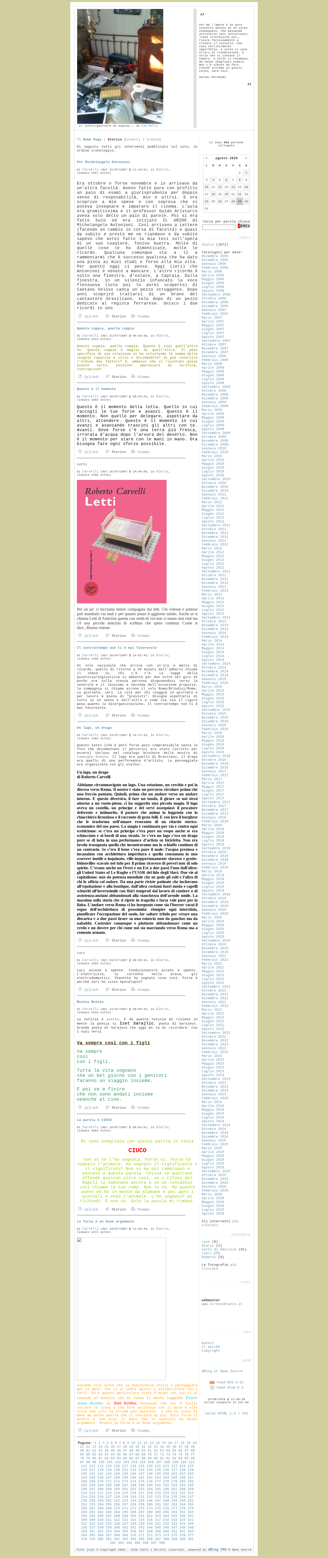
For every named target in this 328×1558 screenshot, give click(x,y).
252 (84, 1504)
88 (143, 1458)
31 (143, 1447)
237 (191, 1497)
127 (92, 1470)
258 (133, 1504)
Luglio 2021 (213, 979)
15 (164, 1443)
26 (113, 1447)
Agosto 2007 (213, 337)
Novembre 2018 (215, 856)
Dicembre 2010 (215, 491)
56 (180, 1451)
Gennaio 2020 (214, 910)
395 (137, 1543)
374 (166, 1535)
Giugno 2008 (213, 375)
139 (191, 1470)
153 (191, 1474)
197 (92, 1489)
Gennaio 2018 (214, 818)
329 (141, 1524)
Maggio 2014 (213, 648)
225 (92, 1497)
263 (174, 1504)
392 (113, 1543)
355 (125, 1531)
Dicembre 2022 (215, 1044)
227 (109, 1497)
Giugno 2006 (213, 283)
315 (141, 1520)
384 (133, 1539)
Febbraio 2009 (215, 406)
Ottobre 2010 (214, 483)
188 (133, 1485)
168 (84, 1481)
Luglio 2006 (213, 287)
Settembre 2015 (216, 710)
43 (100, 1451)
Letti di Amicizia (219, 1249)
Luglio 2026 (213, 1210)
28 (125, 1447)
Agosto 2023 (213, 1075)
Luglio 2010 (213, 471)
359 (158, 1531)
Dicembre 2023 (215, 1090)
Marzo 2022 (212, 1010)
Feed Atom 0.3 (229, 1388)
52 (156, 1451)
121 (158, 1466)
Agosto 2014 (213, 660)
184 (100, 1485)
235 (174, 1497)
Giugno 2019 (213, 883)
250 (182, 1501)
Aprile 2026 (213, 1198)
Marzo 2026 (212, 1194)
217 (141, 1493)
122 (166, 1466)
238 (84, 1501)
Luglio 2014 (213, 656)
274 (150, 1508)
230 (133, 1497)
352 (100, 1531)
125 (191, 1466)
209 (191, 1489)
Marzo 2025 (212, 1148)
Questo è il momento (96, 389)
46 (119, 1451)
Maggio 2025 (213, 1156)
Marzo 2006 (212, 272)
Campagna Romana (92, 757)
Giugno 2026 (213, 1206)
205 (158, 1489)
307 (191, 1516)
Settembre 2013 (216, 618)
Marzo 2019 (212, 871)
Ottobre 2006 (214, 298)
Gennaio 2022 (214, 1002)
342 (133, 1528)
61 (94, 1454)
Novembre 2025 (215, 1179)
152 (182, 1474)
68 (137, 1454)
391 (191, 1539)
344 (150, 1528)
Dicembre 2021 (215, 998)
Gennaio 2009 (214, 402)
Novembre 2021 (215, 994)
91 (162, 1458)
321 (191, 1520)
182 (84, 1485)
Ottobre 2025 (214, 1175)
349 (191, 1528)
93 (174, 1458)
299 (125, 1516)
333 (174, 1524)
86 (131, 1458)
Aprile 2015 (213, 691)
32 (150, 1447)
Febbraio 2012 (215, 545)
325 (109, 1524)
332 (166, 1524)
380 (100, 1539)
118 (133, 1466)
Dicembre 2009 (215, 445)
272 (133, 1508)
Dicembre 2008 (215, 398)
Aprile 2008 (213, 368)
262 (166, 1504)
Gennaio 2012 (214, 541)
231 (141, 1497)
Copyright (211, 1351)
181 (191, 1481)
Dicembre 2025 (215, 1183)
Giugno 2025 (213, 1160)
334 (182, 1524)
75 (180, 1454)
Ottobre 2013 (214, 621)
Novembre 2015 (215, 718)
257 (125, 1504)
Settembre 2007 (216, 341)
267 (92, 1508)
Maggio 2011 (213, 510)
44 (107, 1451)
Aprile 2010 (213, 460)
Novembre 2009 (215, 441)
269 (109, 1508)
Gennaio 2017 (214, 771)
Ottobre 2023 (214, 1083)
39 (193, 1447)
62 (100, 1454)
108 (167, 1462)
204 (150, 1489)
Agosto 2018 (213, 844)
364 (84, 1535)
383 (125, 1539)
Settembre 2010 (216, 479)
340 (117, 1528)
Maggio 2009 (213, 418)
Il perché (211, 1347)
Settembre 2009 (216, 433)
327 (125, 1524)
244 (133, 1501)
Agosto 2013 (213, 614)
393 (121, 1543)
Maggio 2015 (213, 694)
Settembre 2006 (216, 295)
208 (182, 1489)
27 (119, 1447)
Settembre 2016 (216, 756)
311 (109, 1520)
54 (168, 1451)
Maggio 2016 (213, 741)
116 (117, 1466)
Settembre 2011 (216, 525)
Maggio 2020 (213, 925)
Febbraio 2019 (215, 867)
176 (150, 1481)
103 (126, 1462)
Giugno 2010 (213, 468)
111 (192, 1462)
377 (191, 1535)
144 (117, 1474)
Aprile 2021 (213, 967)
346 (166, 1528)
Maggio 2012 (213, 556)
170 (100, 1481)
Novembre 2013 (215, 625)
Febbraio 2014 (215, 637)
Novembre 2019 (215, 902)
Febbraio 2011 (215, 498)
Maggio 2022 (213, 1017)
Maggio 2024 (213, 1110)
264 (182, 1504)
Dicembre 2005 (215, 260)
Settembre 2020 (216, 941)
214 (117, 1493)
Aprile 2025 (213, 1152)
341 (125, 1528)
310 (100, 1520)
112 (84, 1466)
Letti (82, 464)
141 (92, 1474)
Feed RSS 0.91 (229, 1382)
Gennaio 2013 (214, 587)
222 (182, 1493)
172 (117, 1481)
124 (182, 1466)
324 (100, 1524)
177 (158, 1481)
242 (117, 1501)
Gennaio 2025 (214, 1140)
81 (100, 1458)
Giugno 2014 (213, 652)
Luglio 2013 (213, 610)
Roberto (209, 1257)
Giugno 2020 (213, 929)
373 (158, 1535)
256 (117, 1504)
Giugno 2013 (213, 606)
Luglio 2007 (213, 333)
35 (168, 1447)
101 (110, 1462)
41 (88, 1451)
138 (182, 1470)
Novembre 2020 (215, 948)
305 (174, 1516)
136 (166, 1470)
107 (159, 1462)
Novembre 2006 (215, 302)
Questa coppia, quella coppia (105, 328)
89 (150, 1458)
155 (92, 1478)
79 (88, 1458)
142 (100, 1474)
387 (158, 1539)
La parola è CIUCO (94, 1120)
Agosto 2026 (213, 1214)
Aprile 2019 (213, 875)
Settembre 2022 (216, 1033)
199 (109, 1489)
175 (141, 1481)
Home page (85, 1550)
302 (150, 1516)
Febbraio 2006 (215, 268)
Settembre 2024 (216, 1125)
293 (191, 1512)
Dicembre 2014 (215, 675)
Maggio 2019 (213, 879)
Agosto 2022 (213, 1029)
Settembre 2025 (216, 1171)
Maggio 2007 (213, 325)
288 (150, 1512)
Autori (208, 1343)
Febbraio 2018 (215, 821)
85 (125, 1458)
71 (156, 1454)
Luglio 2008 (213, 379)
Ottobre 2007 (214, 345)
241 (109, 1501)
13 (152, 1443)
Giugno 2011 (213, 514)
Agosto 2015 (213, 706)
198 (100, 1489)
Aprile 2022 (213, 1014)
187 (125, 1485)
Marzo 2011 (212, 502)
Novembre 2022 (215, 1041)
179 (174, 1481)
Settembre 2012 (216, 571)
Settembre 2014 (216, 664)
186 (117, 1485)
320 (182, 1520)
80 (94, 1458)
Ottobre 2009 (214, 437)
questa (113, 1019)
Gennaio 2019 (214, 864)
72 (162, 1454)
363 (191, 1531)
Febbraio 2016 (215, 729)
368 (117, 1535)
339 (109, 1528)
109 (175, 1462)
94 (180, 1458)
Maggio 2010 (213, 464)
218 (150, 1493)
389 (174, 1539)
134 (150, 1470)
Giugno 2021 (213, 975)
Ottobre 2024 (214, 1129)
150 (166, 1474)
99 (94, 1462)
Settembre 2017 (216, 802)
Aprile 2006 (213, 275)
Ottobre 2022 (214, 1037)
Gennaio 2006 (214, 264)
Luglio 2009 (213, 425)
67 (131, 1454)
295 (92, 1516)
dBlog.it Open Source (222, 1371)
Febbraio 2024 (215, 1098)
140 (84, 1474)
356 (133, 1531)
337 (92, 1528)
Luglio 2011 (213, 518)
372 (150, 1535)
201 (125, 1489)
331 (158, 1524)
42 (94, 1451)
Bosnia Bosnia (90, 1002)
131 (125, 1470)
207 (174, 1489)
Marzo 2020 (212, 917)
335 (191, 1524)
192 (166, 1485)
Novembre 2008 (215, 395)
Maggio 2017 (213, 787)
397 (154, 1543)
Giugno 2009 (213, 421)
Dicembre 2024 (215, 1137)
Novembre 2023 (215, 1087)
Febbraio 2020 (215, 914)
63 (107, 1454)
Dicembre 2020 (215, 952)
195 (191, 1485)
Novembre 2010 (215, 487)
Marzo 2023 (212, 1056)
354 (117, 1531)
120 (150, 1466)
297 (109, 1516)
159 (125, 1478)
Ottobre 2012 (214, 575)
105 (142, 1462)
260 (150, 1504)
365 (92, 1535)
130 (117, 1470)
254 (100, 1504)
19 (189, 1443)
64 (113, 1454)
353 (109, 1531)
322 (84, 1524)
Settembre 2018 (216, 848)
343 (141, 1528)
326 (117, 1524)
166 (182, 1478)
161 (141, 1478)
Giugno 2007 (213, 329)
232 (150, 1497)
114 (100, 1466)
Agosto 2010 (213, 475)
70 (150, 1454)
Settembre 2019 (216, 894)
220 (166, 1493)
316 (150, 1520)
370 (133, 1535)
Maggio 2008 (213, 371)
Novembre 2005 (215, 256)
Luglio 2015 (213, 702)
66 (125, 1454)
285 (125, 1512)
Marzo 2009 (212, 410)
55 (174, 1451)
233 (158, 1497)
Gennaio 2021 (214, 956)
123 (174, 1466)
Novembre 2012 (215, 579)
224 (84, 1497)
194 (182, 1485)
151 (174, 1474)
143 (109, 1474)
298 (117, 1516)
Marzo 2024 (212, 1102)
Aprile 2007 (213, 321)
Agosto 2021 (213, 983)
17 (176, 1443)
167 (191, 1478)
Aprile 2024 (213, 1106)
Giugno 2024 (213, 1114)
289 (158, 1512)
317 (158, 1520)
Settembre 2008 (216, 387)
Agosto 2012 (213, 568)
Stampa (142, 316)
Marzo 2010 (212, 456)
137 (174, 1470)
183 (92, 1485)
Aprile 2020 (213, 921)
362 (182, 1531)
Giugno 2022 (213, 1021)
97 (82, 1462)
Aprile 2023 (213, 1060)
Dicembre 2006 (215, 306)
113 (92, 1466)
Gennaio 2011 (214, 495)
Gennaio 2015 (214, 679)
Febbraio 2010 (215, 452)
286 (133, 1512)
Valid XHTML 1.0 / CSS (226, 1413)
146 (133, 1474)
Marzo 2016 (212, 733)
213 (109, 1493)
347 (174, 1528)
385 (141, 1539)
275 (158, 1508)
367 (109, 1535)
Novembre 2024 (215, 1133)
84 (119, 1458)
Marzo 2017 (212, 779)
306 (182, 1516)
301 (141, 1516)
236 (182, 1497)
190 (150, 1485)
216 (133, 1493)
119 (141, 1466)
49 (137, 1451)
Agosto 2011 (213, 521)
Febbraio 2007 (215, 314)
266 (84, 1508)
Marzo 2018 (212, 825)
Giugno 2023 (213, 1067)
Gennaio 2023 (214, 1048)
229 (125, 1497)
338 (100, 1528)
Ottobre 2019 (214, 898)
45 (113, 1451)
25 (107, 1447)
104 (134, 1462)
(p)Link (90, 316)
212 (100, 1493)
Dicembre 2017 (215, 814)
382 (117, 1539)
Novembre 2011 (215, 533)
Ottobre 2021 (214, 991)
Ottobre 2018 (214, 852)
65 (119, 1454)
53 (162, 1451)
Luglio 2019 (213, 887)
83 (113, 1458)
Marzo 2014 (212, 641)
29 (131, 1447)
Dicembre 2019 (215, 906)
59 (82, 1454)
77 (193, 1454)
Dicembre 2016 (215, 768)
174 (133, 1481)
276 (166, 1508)
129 (109, 1470)
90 (156, 1458)
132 (133, 1470)
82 (107, 1458)
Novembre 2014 (215, 671)
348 (182, 1528)
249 (174, 1501)
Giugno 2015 (213, 698)
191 (158, 1485)
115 (109, 1466)
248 (166, 1501)
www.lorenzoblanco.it (222, 1304)
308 (84, 1520)
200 (117, 1489)
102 (118, 1462)
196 (84, 1489)
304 (166, 1516)
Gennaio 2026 (214, 1187)
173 (125, 1481)
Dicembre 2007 (215, 352)
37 (180, 1447)
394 (129, 1543)
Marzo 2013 (212, 594)
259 (141, 1504)
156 (100, 1478)
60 (88, 1454)
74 (174, 1454)
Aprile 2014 (213, 644)
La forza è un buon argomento (105, 1221)
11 (139, 1443)
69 (143, 1454)
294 (84, 1516)
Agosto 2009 (213, 429)
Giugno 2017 (213, 791)
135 (158, 1470)
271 (125, 1508)
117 (125, 1466)
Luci (81, 953)
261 (158, 1504)
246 (150, 1501)
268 (100, 1508)
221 (174, 1493)
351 (92, 1531)
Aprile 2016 (213, 737)
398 (162, 1543)
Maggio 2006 (213, 279)
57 (186, 1451)
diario (162, 169)
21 (82, 1447)
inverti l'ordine (142, 139)
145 (125, 1474)
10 (133, 1443)
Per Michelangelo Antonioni (103, 162)
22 (88, 1447)
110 (183, 1462)
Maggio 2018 (213, 833)
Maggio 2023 (213, 1064)
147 (141, 1474)
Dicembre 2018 (215, 860)
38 (186, 1447)
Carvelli (150, 126)
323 (92, 1524)
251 (191, 1501)
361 (174, 1531)
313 (125, 1520)
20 (195, 1443)
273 (141, 1508)
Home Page (92, 139)
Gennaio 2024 (214, 1094)
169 (92, 1481)
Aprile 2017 (213, 783)
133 (141, 1470)
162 (150, 1478)
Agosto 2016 (213, 752)
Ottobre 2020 (214, 944)
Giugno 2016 (213, 744)
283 (109, 1512)
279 (191, 1508)
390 (182, 1539)
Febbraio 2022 (215, 1006)
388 (166, 1539)
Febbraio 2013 (215, 591)
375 (174, 1535)
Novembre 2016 (215, 764)
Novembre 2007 (215, 348)
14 (158, 1443)
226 (100, 1497)
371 (141, 1535)
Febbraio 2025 (215, 1144)
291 (174, 1512)
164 (166, 1478)
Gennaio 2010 (214, 448)
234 (166, 1497)
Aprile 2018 (213, 829)
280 (84, 1512)
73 (168, 1454)
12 (146, 1443)
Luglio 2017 (213, 794)
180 (182, 1481)
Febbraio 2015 (215, 683)
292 (182, 1512)
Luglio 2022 (213, 1025)
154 (84, 1478)
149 (158, 1474)
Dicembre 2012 (215, 583)
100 (101, 1462)
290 (166, 1512)
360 (166, 1531)
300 (133, 1516)
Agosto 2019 (213, 891)
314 (133, 1520)
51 (150, 1451)
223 (191, 1493)
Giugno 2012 (213, 560)
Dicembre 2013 (215, 629)
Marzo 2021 (212, 964)
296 (100, 1516)
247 (158, 1501)
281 (92, 1512)
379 (92, 1539)
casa (206, 1242)
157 (109, 1478)
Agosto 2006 (213, 291)
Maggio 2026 (213, 1202)
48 (131, 1451)
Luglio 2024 (213, 1117)
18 (182, 1443)
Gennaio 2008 (214, 356)
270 (117, 1508)
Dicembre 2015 (215, 721)
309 (92, 1520)
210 (84, 1493)
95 (186, 1458)
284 (117, 1512)
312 (117, 1520)
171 (109, 1481)
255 (109, 1504)
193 (174, 1485)
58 (193, 1451)
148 (150, 1474)
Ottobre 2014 (214, 668)
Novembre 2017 (215, 810)
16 (170, 1443)
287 (141, 1512)
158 (117, 1478)
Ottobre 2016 (214, 760)
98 (88, 1462)
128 (100, 1470)
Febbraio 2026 (215, 1190)
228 (117, 1497)
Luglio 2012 (213, 564)
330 (150, 1524)
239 (92, 1501)
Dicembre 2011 (215, 537)
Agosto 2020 (213, 937)
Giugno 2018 (213, 837)
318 (166, 1520)
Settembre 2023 (216, 1079)
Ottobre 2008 (214, 391)
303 (158, 1516)
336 (84, 1528)
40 (82, 1451)
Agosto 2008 (213, 383)
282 (100, 1512)
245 (141, 1501)
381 (109, 1539)
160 (133, 1478)
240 (100, 1501)
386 (150, 1539)
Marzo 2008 (212, 364)
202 (133, 1489)
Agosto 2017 (213, 798)
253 (92, 1504)
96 (193, 1458)
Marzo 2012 (212, 548)
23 (94, 1447)
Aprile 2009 (213, 414)
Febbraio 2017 (215, 775)
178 (166, 1481)
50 (143, 1451)
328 (133, 1524)
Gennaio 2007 (214, 310)
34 (162, 1447)
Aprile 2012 (213, 552)
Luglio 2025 (213, 1164)
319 (174, 1520)
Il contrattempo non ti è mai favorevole (117, 648)
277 (174, 1508)
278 (182, 1508)
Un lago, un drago (94, 728)
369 (125, 1535)
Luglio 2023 (213, 1071)
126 (84, 1470)
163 (158, 1478)
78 (82, 1458)
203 (141, 1489)
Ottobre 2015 (214, 714)
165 (174, 1478)
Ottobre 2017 (214, 806)
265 (191, 1504)
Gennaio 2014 (214, 633)
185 (109, 1485)
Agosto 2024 (213, 1121)
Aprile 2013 (213, 598)
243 (125, 1501)
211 (92, 1493)
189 (141, 1485)
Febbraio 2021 (215, 960)
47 (125, 1451)
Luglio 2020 (213, 933)
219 (158, 1493)
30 (137, 1447)
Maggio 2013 (213, 602)
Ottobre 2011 (214, 529)
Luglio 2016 (213, 748)
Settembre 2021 (216, 987)
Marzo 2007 (212, 318)
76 (186, 1454)
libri (207, 1253)
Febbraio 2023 (215, 1052)
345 (158, 1528)
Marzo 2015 (212, 687)
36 (174, 1447)
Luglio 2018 (213, 841)
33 (156, 1447)
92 (168, 1458)
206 (166, 1489)
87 (137, 1458)
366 (100, 1535)
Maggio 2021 (213, 971)
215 (125, 1493)
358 (150, 1531)
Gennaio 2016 (214, 725)
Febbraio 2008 (215, 360)
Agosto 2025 (213, 1167)
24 (100, 1447)
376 (182, 1535)
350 (84, 1531)
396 (145, 1543)
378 (84, 1539)
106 (151, 1462)
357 (141, 1531)
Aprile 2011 (213, 506)
